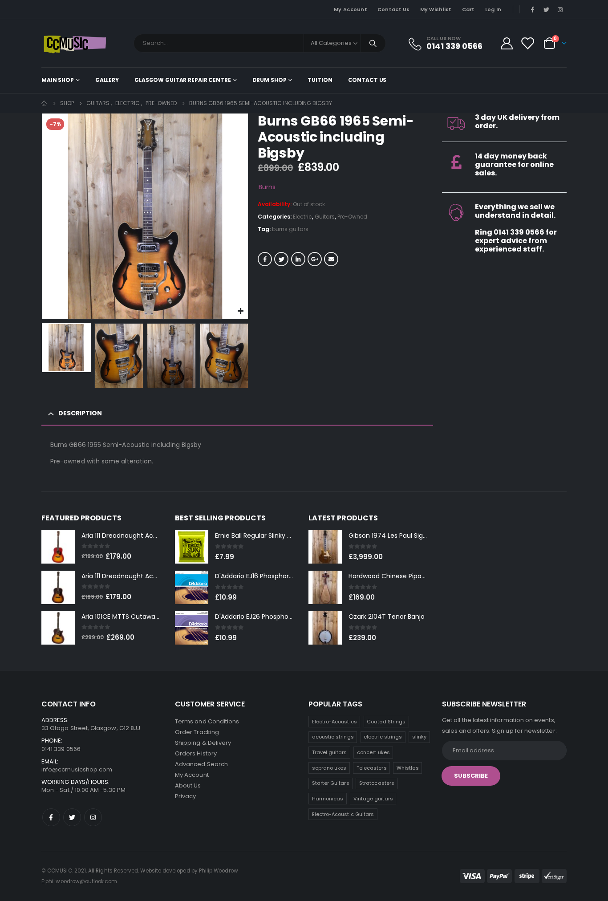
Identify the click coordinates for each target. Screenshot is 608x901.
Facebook (265, 259)
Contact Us (393, 9)
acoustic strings (333, 736)
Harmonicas (328, 798)
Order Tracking (197, 732)
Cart (468, 9)
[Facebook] (532, 9)
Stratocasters (376, 783)
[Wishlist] (527, 43)
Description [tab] (80, 413)
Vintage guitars (373, 798)
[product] (58, 547)
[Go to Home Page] (44, 103)
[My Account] (506, 43)
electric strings (383, 736)
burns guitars (290, 229)
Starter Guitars (330, 783)
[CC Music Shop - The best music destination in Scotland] (74, 43)
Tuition (320, 80)
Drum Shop (269, 80)
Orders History (196, 753)
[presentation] (43, 216)
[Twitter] (546, 9)
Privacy (185, 796)
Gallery (107, 80)
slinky (419, 736)
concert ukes (373, 752)
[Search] (373, 43)
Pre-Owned (352, 216)
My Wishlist (436, 9)
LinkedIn (298, 259)
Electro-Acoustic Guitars (343, 814)
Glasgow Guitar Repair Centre (182, 80)
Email (331, 259)
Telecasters (372, 767)
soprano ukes (329, 767)
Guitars (325, 216)
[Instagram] (560, 9)
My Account (350, 9)
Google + (315, 259)
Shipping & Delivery (203, 743)
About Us (188, 785)
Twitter (281, 259)
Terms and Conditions (207, 721)
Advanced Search (201, 764)
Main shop (57, 80)
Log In (493, 9)
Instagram (93, 817)
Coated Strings (386, 721)
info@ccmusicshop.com (76, 769)
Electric (302, 216)
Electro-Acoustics (334, 721)
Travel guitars (329, 752)
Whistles (408, 767)
